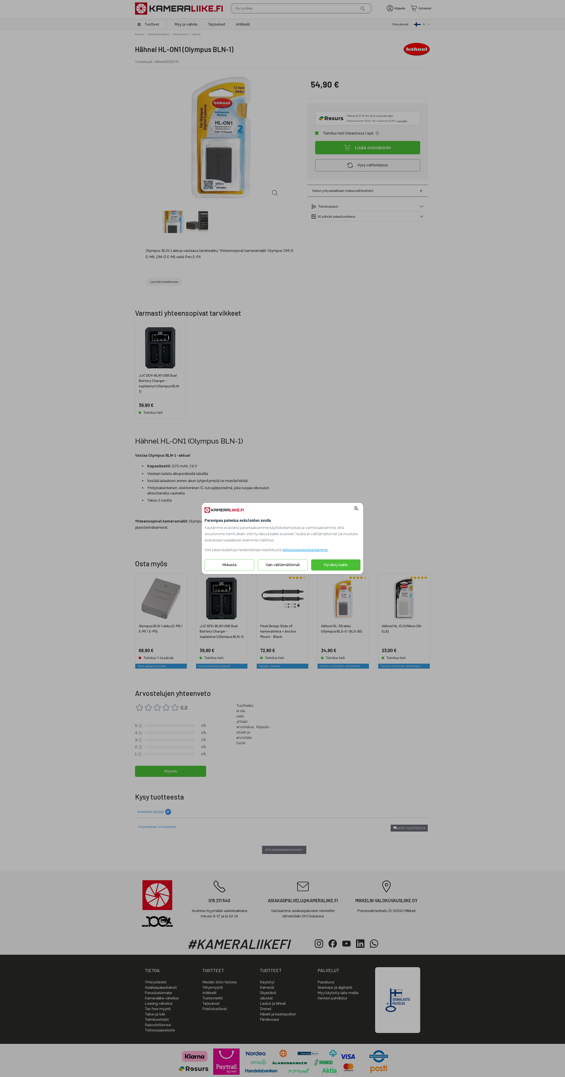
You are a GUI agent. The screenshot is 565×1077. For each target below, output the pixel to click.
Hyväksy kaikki (336, 565)
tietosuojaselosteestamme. (305, 550)
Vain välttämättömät (283, 565)
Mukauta (229, 565)
